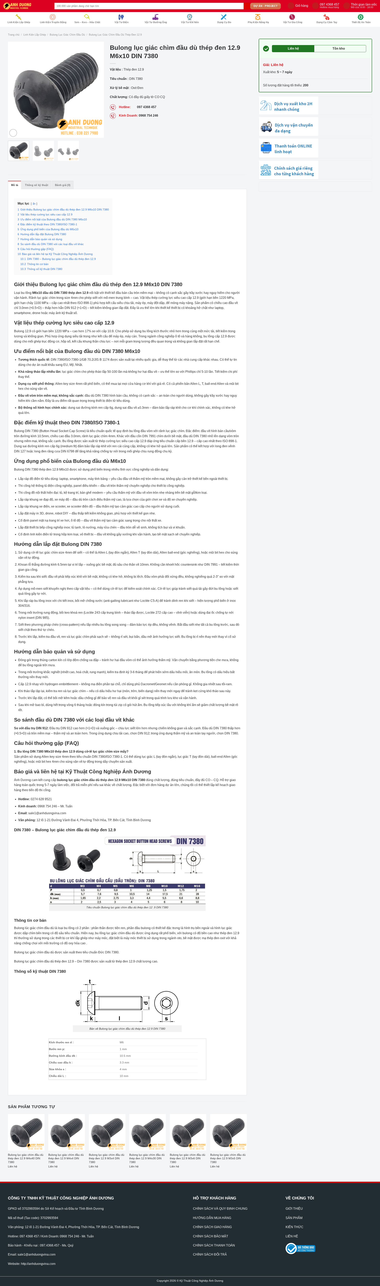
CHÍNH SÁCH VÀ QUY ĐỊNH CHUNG (220, 1208)
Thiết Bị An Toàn (361, 22)
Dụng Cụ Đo (224, 22)
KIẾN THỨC (294, 1227)
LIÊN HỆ (292, 1236)
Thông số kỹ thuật (36, 185)
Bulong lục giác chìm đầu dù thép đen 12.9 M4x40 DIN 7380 (25, 1158)
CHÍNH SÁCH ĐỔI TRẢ (210, 1254)
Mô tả (14, 185)
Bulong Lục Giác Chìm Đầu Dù (67, 34)
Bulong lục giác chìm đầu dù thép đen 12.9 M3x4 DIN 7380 (106, 1158)
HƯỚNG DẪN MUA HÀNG (212, 1218)
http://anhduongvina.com (38, 1263)
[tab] (14, 185)
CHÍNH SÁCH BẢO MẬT (210, 1236)
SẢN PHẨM (294, 1218)
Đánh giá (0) (62, 185)
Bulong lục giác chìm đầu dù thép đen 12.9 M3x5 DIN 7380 (228, 1158)
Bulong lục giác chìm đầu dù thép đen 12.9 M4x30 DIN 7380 (147, 1158)
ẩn (34, 203)
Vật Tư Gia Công (292, 22)
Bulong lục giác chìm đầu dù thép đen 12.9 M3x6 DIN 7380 (187, 1158)
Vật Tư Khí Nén (190, 22)
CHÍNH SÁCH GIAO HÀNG (212, 1227)
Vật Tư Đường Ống (156, 22)
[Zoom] (13, 133)
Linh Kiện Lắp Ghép (19, 22)
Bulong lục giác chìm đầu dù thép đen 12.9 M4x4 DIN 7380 (66, 1158)
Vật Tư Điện (121, 22)
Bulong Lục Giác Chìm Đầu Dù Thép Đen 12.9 (115, 34)
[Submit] (247, 6)
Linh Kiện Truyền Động (53, 22)
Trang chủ (13, 34)
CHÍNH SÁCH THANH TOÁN (214, 1245)
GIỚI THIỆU (294, 1208)
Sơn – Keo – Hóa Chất (87, 22)
